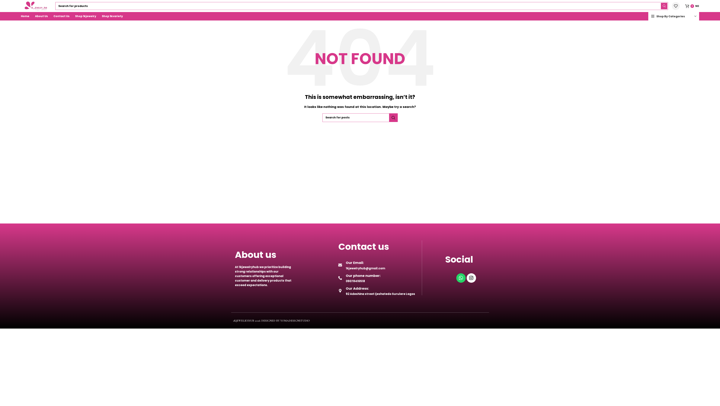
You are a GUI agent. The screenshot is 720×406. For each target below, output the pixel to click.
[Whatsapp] (461, 278)
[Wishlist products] (676, 6)
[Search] (664, 6)
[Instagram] (471, 278)
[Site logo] (36, 6)
